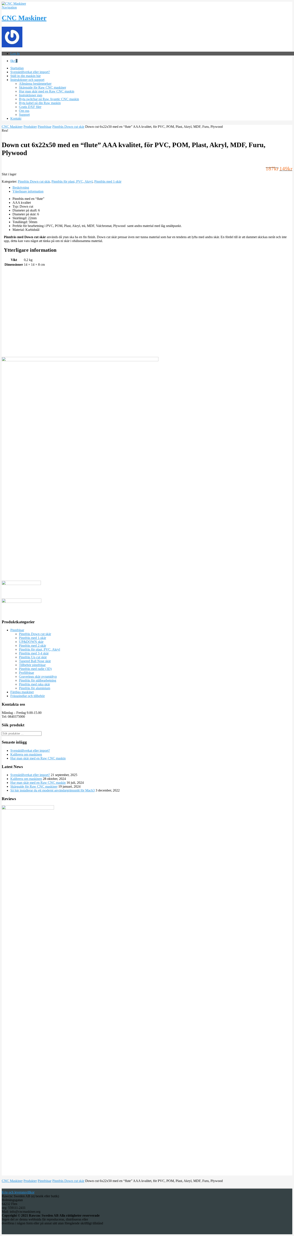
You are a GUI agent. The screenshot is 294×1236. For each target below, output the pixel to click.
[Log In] (12, 46)
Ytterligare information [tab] (27, 191)
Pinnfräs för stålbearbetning (37, 680)
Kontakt (15, 118)
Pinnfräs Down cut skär (68, 126)
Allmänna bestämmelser (35, 83)
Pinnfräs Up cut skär (33, 657)
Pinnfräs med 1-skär (107, 181)
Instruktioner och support (27, 80)
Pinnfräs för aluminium (34, 688)
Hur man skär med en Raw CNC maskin (46, 91)
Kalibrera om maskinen (26, 754)
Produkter (30, 126)
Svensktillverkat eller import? (30, 72)
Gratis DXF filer (30, 107)
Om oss (24, 111)
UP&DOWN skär (31, 641)
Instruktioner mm (30, 95)
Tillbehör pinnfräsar (32, 665)
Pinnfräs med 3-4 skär (34, 653)
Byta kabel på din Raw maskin (40, 103)
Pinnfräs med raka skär (34, 684)
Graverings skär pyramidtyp (38, 676)
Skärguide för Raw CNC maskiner (42, 87)
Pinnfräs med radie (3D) (35, 669)
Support (24, 114)
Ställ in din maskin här (25, 76)
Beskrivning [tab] (20, 187)
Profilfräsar (26, 672)
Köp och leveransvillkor (18, 1192)
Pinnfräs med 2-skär (32, 645)
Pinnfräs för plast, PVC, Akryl (72, 181)
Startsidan (17, 68)
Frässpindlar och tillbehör (27, 696)
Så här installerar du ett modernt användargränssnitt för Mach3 (52, 790)
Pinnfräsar (44, 126)
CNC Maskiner (24, 18)
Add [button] (5, 315)
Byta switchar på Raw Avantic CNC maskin (49, 99)
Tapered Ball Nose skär (35, 661)
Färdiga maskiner (22, 692)
